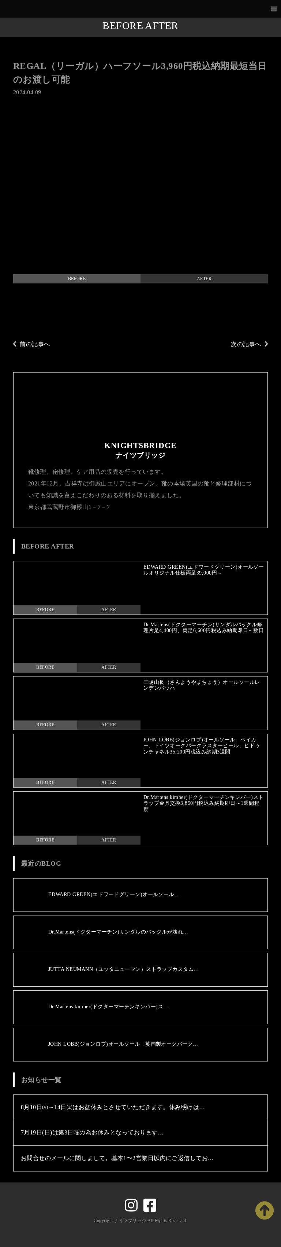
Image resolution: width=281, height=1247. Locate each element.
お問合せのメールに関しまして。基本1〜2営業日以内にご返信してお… (117, 1158)
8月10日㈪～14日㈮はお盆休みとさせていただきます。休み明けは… (113, 1107)
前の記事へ (35, 344)
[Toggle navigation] (274, 9)
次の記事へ (246, 344)
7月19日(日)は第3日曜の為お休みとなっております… (92, 1132)
